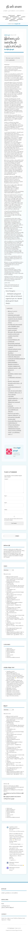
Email (5, 502)
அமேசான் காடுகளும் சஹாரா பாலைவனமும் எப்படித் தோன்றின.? (14, 351)
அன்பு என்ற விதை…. (16, 690)
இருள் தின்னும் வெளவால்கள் (14, 354)
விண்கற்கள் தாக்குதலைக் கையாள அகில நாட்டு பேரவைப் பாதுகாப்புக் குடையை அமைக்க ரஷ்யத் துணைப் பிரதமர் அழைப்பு (14, 298)
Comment (6, 479)
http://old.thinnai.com (18, 793)
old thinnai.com (14, 554)
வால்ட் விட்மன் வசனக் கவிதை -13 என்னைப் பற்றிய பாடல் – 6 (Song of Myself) (15, 392)
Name (5, 495)
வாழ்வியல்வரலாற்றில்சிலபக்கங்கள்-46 (16, 358)
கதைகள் (14, 18)
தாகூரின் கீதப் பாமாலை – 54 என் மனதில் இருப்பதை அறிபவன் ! (14, 409)
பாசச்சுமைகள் (11, 341)
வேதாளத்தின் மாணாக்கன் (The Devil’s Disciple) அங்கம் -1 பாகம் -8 (14, 345)
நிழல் (9, 388)
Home (2, 903)
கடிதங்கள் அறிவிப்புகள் (11, 652)
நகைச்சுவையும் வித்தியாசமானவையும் (13, 657)
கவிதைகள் (13, 19)
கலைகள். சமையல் (10, 654)
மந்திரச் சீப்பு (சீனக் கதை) (14, 356)
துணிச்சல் (17, 686)
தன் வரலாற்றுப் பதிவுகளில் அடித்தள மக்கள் (14, 628)
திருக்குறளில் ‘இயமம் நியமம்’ (14, 421)
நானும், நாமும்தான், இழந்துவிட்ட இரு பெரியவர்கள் (15, 585)
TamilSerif (19, 796)
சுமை (9, 371)
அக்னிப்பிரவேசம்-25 (12, 422)
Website (5, 509)
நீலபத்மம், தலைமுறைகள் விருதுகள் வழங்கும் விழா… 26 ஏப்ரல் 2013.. (15, 383)
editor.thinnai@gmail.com (8, 551)
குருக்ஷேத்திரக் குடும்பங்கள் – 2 (12, 608)
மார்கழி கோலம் (11, 360)
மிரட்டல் (9, 404)
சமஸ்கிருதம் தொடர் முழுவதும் (9, 798)
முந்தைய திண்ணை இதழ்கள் (7, 907)
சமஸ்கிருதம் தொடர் (5, 905)
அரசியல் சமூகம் (11, 15)
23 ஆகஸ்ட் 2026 (17, 23)
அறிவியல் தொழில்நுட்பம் (11, 649)
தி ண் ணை (14, 6)
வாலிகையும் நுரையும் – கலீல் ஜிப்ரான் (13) (14, 604)
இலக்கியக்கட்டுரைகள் (14, 16)
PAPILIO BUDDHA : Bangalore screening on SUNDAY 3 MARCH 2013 (14, 364)
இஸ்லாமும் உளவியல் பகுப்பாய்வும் (12, 576)
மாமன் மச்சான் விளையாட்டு (14, 387)
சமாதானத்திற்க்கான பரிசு (14, 339)
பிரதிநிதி (10, 337)
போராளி (14, 688)
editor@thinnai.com (11, 550)
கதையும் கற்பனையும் (12, 328)
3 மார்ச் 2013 (12, 60)
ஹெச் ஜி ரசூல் (10, 49)
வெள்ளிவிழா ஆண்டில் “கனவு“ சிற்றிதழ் (13, 607)
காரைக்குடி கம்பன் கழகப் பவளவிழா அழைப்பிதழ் (15, 586)
